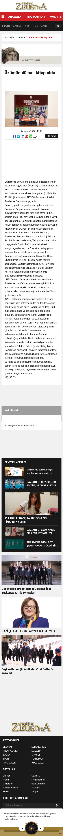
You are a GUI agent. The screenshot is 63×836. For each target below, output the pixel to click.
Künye (6, 791)
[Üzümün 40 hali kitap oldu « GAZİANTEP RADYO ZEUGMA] (31, 6)
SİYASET (35, 755)
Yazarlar (35, 787)
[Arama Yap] (58, 26)
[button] (60, 16)
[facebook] (15, 137)
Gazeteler (8, 783)
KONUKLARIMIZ (38, 747)
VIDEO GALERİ (38, 763)
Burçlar (6, 776)
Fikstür (6, 779)
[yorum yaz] (35, 137)
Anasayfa (9, 37)
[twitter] (19, 137)
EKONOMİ (7, 747)
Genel (20, 37)
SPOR (6, 759)
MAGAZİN (36, 751)
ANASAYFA (14, 16)
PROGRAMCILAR (35, 16)
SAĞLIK (6, 755)
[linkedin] (23, 137)
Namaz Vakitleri (10, 787)
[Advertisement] (34, 84)
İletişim (35, 791)
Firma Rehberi (38, 779)
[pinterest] (27, 137)
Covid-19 (35, 776)
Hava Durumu (38, 783)
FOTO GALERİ (9, 763)
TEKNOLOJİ (37, 759)
